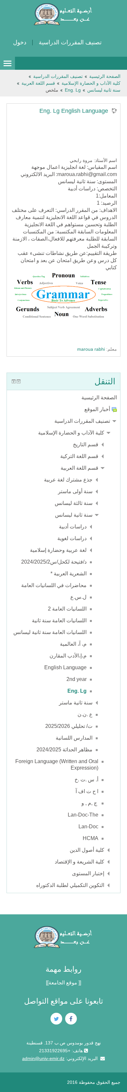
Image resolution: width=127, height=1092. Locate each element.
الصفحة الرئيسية (99, 397)
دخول (19, 42)
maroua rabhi (91, 349)
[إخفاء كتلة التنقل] (19, 381)
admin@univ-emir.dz (43, 1058)
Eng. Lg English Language (73, 111)
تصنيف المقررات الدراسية (70, 42)
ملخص (52, 90)
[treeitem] (63, 398)
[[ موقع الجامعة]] (63, 982)
